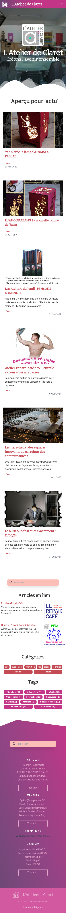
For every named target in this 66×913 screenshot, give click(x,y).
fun (39, 667)
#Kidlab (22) (11, 702)
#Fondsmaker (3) (13, 697)
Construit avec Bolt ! (38, 901)
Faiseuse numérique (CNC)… (33, 853)
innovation (30, 667)
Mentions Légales (33, 907)
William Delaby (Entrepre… (33, 811)
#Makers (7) (28, 702)
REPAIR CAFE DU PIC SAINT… (33, 772)
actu (6, 667)
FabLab (48, 672)
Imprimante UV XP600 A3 (33, 849)
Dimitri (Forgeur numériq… (33, 804)
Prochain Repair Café (33, 764)
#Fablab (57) (54, 692)
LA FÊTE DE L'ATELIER (33, 768)
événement (17, 667)
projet (46, 667)
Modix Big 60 (33, 860)
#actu (8, 163)
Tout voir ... (33, 787)
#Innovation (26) (53, 697)
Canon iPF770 (33, 864)
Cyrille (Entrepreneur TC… (33, 800)
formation (57, 667)
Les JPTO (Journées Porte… (33, 779)
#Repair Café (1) (18, 707)
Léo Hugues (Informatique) (33, 807)
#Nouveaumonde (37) (50, 702)
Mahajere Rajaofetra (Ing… (33, 815)
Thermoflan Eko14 (33, 856)
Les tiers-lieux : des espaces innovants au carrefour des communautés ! (25, 452)
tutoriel (18, 672)
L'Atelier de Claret (27, 4)
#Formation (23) (33, 697)
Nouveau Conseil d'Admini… (33, 775)
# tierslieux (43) (13, 692)
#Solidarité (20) (48, 707)
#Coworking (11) (34, 692)
